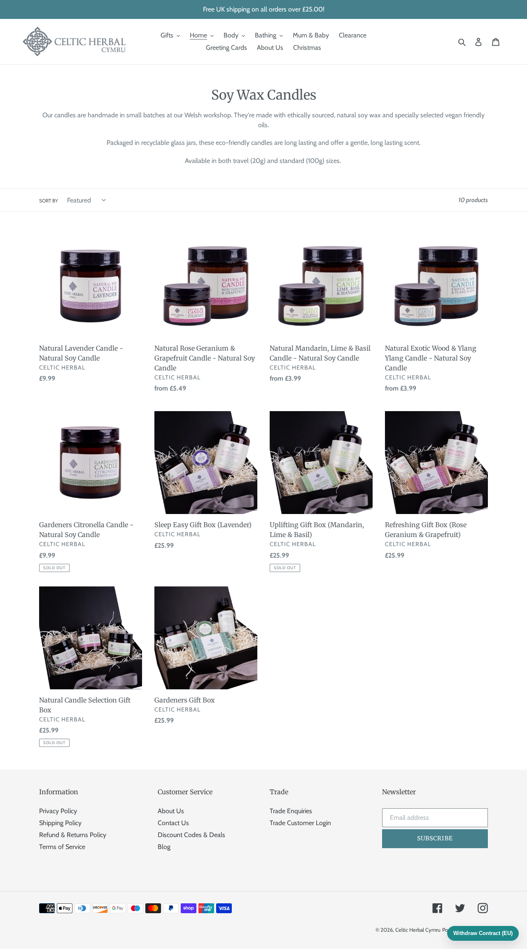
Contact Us (173, 823)
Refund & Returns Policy (72, 835)
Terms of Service (62, 847)
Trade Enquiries (291, 811)
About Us (171, 811)
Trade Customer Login (300, 823)
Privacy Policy (58, 811)
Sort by (48, 201)
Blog (164, 847)
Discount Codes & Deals (191, 835)
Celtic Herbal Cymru (418, 929)
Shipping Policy (60, 823)
